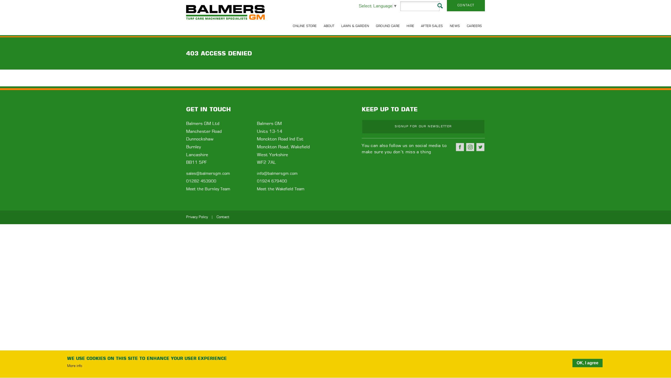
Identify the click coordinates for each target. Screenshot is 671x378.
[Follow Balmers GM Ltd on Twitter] (480, 147)
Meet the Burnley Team (208, 189)
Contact (465, 5)
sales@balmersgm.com (208, 174)
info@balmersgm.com (277, 174)
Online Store (305, 26)
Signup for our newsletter (423, 126)
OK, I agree (587, 363)
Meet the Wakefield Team (280, 189)
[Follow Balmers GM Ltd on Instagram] (470, 147)
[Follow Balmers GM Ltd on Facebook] (460, 147)
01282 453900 (201, 181)
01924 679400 (272, 181)
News (455, 26)
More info (74, 366)
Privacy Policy (197, 217)
